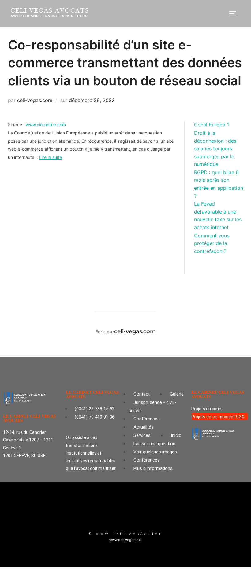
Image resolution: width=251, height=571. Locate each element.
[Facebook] (144, 514)
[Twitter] (107, 514)
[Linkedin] (125, 514)
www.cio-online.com (46, 124)
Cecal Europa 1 (211, 125)
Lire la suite (50, 157)
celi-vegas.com (34, 100)
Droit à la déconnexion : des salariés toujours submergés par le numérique (215, 148)
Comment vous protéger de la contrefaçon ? (211, 243)
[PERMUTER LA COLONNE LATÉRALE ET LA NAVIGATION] (235, 13)
